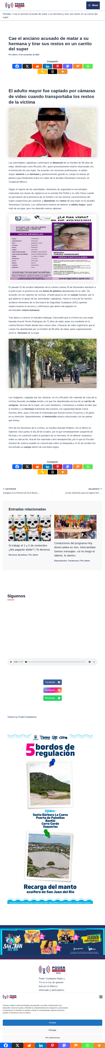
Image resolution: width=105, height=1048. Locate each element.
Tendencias (73, 561)
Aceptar (52, 1022)
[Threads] (52, 71)
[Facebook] (17, 66)
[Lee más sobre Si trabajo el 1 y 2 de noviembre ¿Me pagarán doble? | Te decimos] (30, 528)
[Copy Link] (42, 71)
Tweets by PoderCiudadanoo (22, 717)
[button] (101, 996)
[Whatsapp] (88, 66)
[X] (27, 66)
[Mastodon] (67, 66)
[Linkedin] (47, 66)
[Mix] (78, 66)
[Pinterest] (57, 66)
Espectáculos (60, 561)
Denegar (52, 1030)
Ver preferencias (52, 1037)
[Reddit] (37, 66)
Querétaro (22, 555)
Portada (7, 14)
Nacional (13, 555)
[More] (62, 71)
